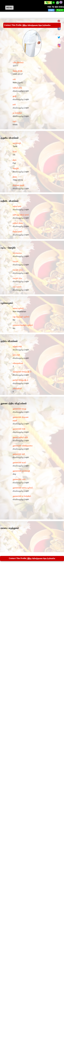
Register (60, 10)
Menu (9, 8)
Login (51, 10)
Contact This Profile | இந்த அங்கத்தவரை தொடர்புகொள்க (27, 25)
